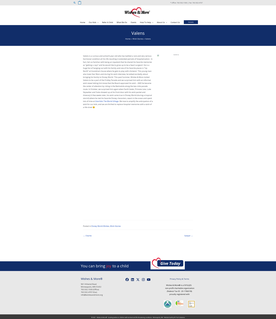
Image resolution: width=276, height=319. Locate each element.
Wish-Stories (115, 226)
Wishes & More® (102, 317)
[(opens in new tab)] (167, 304)
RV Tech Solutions (179, 317)
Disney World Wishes (100, 226)
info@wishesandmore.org (92, 295)
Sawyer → (188, 235)
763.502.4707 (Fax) (89, 292)
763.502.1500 (182, 3)
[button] (74, 2)
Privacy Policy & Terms (179, 279)
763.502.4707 (197, 3)
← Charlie (87, 235)
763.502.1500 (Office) (90, 289)
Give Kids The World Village (107, 101)
